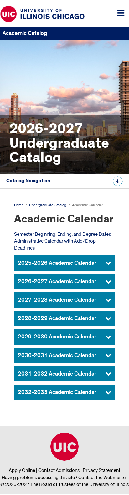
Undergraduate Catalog (47, 205)
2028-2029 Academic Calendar (57, 318)
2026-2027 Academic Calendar (57, 281)
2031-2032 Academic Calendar (57, 373)
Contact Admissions (59, 470)
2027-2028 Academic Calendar (57, 299)
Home (18, 205)
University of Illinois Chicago (64, 447)
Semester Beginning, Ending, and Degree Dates (62, 234)
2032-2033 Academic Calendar (57, 392)
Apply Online (22, 470)
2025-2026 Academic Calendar (57, 263)
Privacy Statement (101, 470)
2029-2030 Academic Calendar (57, 336)
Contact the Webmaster (102, 477)
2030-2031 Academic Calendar (57, 355)
